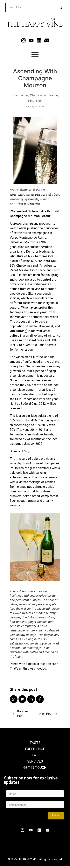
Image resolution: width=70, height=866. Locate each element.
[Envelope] (46, 40)
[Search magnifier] (60, 7)
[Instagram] (23, 40)
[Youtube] (31, 40)
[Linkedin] (39, 40)
